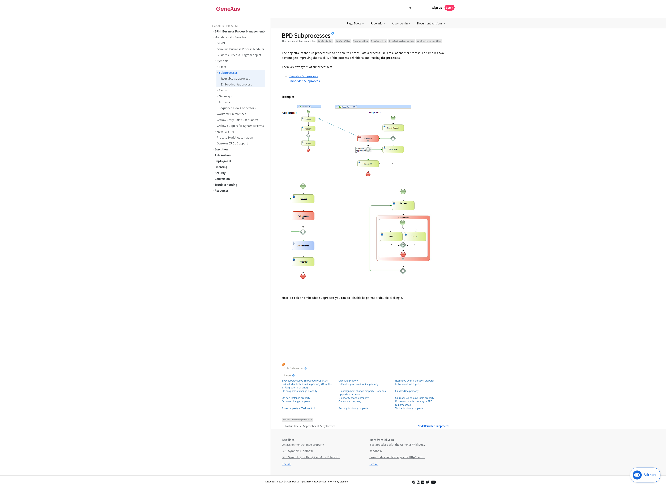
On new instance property (296, 398)
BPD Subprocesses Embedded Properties (305, 380)
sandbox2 (376, 451)
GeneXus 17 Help (343, 41)
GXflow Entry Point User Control (238, 120)
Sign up (437, 8)
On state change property (296, 401)
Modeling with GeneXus (230, 37)
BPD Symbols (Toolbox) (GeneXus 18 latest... (311, 457)
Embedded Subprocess (236, 84)
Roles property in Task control (298, 408)
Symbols (222, 61)
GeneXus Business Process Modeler (240, 49)
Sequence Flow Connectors (237, 108)
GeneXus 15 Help (378, 41)
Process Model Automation (235, 137)
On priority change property (354, 398)
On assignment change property (299, 391)
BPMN (221, 43)
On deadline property (407, 391)
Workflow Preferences (231, 114)
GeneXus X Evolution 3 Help (401, 41)
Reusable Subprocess (235, 78)
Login (449, 8)
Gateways (225, 96)
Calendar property (348, 380)
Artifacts (224, 102)
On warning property (350, 401)
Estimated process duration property (358, 384)
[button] (355, 23)
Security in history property (353, 408)
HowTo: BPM (225, 132)
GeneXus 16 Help (360, 41)
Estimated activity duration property (414, 380)
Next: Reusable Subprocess (433, 426)
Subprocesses (228, 73)
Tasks (223, 67)
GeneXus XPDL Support (232, 143)
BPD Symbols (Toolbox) (297, 451)
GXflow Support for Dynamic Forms (240, 126)
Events (223, 90)
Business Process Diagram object (239, 55)
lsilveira (330, 426)
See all (286, 464)
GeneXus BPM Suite (225, 26)
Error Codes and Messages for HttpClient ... (397, 457)
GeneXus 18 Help (325, 41)
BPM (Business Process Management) (240, 31)
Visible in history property (409, 408)
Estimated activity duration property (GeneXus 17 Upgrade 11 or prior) (307, 385)
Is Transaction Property (408, 384)
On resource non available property (414, 398)
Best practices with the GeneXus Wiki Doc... (397, 445)
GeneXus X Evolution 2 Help (429, 41)
